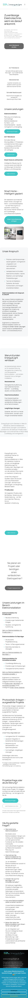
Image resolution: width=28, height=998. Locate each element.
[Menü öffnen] (25, 4)
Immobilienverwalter (8, 685)
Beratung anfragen (12, 131)
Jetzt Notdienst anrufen (11, 806)
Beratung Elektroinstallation (14, 52)
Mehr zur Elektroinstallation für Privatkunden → (12, 631)
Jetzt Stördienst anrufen (14, 46)
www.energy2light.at (11, 959)
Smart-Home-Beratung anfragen (14, 220)
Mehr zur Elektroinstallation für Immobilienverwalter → (12, 673)
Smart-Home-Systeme (17, 687)
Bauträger (17, 683)
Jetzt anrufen (10, 154)
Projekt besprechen (14, 588)
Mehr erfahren (11, 174)
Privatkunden (8, 683)
